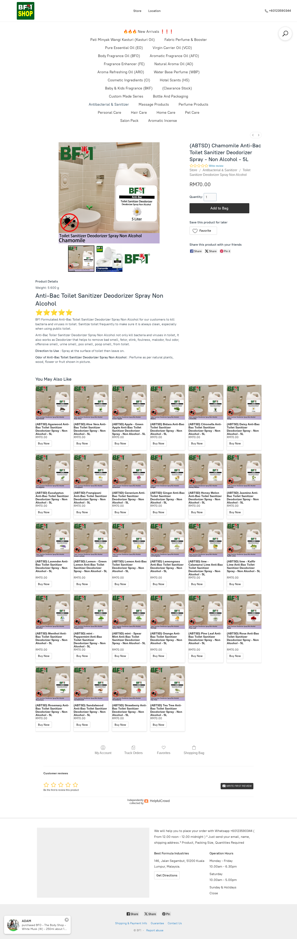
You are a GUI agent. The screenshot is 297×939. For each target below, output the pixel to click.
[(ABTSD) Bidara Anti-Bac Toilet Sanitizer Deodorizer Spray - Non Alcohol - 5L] (167, 402)
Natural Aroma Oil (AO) (173, 64)
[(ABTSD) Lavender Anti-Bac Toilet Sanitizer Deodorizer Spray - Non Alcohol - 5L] (53, 539)
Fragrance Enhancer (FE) (124, 64)
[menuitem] (253, 135)
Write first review (239, 786)
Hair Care (139, 112)
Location (154, 11)
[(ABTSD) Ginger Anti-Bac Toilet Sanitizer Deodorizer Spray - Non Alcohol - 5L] (167, 471)
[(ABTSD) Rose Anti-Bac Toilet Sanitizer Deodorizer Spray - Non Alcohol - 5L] (244, 611)
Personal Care (109, 112)
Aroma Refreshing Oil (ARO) (120, 72)
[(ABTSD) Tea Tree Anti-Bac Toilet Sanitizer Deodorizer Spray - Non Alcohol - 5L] (167, 683)
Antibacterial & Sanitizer (109, 104)
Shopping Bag (194, 753)
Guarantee (157, 923)
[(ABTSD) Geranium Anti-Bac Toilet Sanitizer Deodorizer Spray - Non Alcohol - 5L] (129, 471)
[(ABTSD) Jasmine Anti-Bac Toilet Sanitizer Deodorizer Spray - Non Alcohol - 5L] (244, 471)
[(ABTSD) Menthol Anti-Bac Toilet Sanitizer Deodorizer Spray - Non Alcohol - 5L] (53, 611)
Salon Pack (129, 120)
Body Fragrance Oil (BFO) (119, 56)
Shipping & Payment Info (131, 923)
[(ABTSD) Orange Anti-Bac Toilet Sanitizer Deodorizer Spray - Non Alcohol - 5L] (167, 611)
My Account (103, 753)
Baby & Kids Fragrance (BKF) (129, 88)
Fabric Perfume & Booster (185, 39)
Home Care (166, 112)
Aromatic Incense (162, 120)
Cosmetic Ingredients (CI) (129, 80)
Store (137, 11)
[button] (203, 231)
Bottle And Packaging (170, 96)
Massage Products (154, 104)
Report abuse (154, 930)
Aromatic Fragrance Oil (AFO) (174, 56)
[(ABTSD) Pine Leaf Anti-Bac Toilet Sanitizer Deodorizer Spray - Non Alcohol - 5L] (206, 611)
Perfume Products (193, 104)
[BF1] (25, 11)
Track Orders (133, 753)
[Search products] (285, 33)
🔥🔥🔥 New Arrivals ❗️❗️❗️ (148, 31)
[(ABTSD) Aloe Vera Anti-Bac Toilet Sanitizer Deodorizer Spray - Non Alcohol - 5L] (91, 402)
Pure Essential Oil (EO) (124, 48)
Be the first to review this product (61, 790)
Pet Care (192, 112)
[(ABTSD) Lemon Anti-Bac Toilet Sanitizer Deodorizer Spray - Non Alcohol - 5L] (129, 539)
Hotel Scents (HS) (175, 80)
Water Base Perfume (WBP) (177, 72)
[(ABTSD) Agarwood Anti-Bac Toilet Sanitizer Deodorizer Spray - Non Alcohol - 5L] (53, 402)
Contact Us (175, 923)
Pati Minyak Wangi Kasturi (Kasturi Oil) (122, 39)
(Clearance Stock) (177, 88)
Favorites (163, 753)
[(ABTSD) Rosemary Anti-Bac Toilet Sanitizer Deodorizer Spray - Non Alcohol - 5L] (53, 683)
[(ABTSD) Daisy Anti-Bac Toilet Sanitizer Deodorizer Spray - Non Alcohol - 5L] (244, 402)
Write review (216, 165)
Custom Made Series (126, 96)
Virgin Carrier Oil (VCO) (172, 48)
